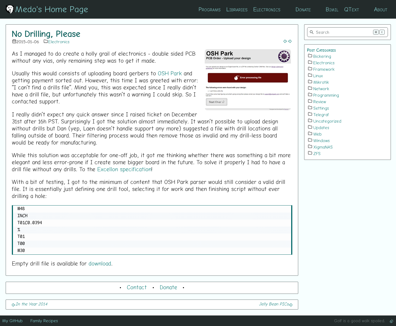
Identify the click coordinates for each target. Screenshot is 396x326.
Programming (326, 95)
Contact (137, 287)
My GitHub (12, 320)
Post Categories (321, 50)
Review (319, 101)
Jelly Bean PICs (274, 304)
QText (351, 9)
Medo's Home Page (51, 9)
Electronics (266, 9)
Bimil (332, 9)
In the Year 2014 (31, 304)
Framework (324, 69)
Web (317, 134)
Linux (318, 75)
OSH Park (170, 73)
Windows (321, 140)
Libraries (237, 9)
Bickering (322, 56)
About (380, 9)
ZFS (317, 153)
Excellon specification (124, 169)
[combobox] (347, 32)
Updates (321, 127)
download (100, 263)
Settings (321, 108)
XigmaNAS (323, 147)
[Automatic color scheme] (392, 320)
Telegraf (321, 114)
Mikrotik (321, 82)
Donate (303, 9)
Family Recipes (44, 320)
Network (321, 88)
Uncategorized (327, 121)
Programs (210, 9)
